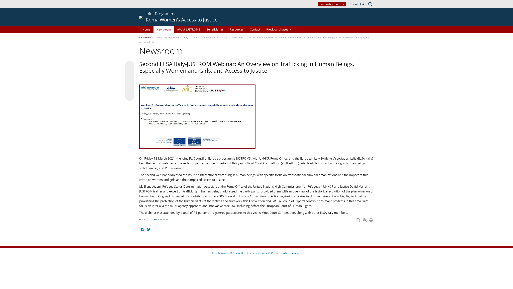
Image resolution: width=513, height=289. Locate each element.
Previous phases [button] (277, 29)
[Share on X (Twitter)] (130, 73)
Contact (255, 29)
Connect (355, 4)
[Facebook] (142, 229)
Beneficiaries (215, 29)
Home (146, 29)
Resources (237, 29)
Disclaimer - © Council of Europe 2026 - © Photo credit (250, 253)
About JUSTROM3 (188, 29)
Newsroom (164, 29)
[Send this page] (130, 96)
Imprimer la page (371, 219)
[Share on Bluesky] (130, 66)
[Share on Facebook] (130, 81)
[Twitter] (148, 229)
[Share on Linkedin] (130, 88)
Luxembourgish (331, 4)
